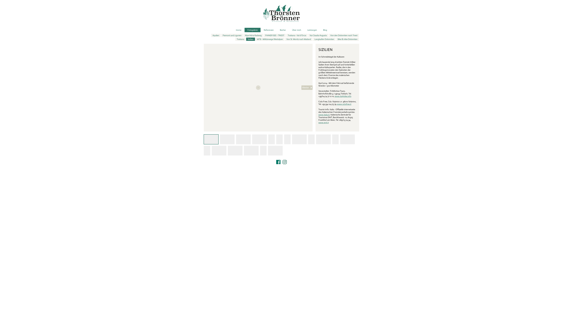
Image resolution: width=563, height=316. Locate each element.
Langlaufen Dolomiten (324, 39)
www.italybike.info (343, 96)
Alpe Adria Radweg (253, 35)
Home (238, 30)
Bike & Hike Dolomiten (347, 39)
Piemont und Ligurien (232, 35)
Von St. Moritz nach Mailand (298, 39)
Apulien (216, 35)
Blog (325, 30)
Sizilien (250, 39)
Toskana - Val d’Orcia (297, 35)
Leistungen (312, 30)
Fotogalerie (252, 30)
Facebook (278, 162)
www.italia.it (323, 114)
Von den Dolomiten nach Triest (343, 35)
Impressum (281, 166)
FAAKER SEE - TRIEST (274, 35)
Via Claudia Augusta (318, 35)
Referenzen (269, 30)
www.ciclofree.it (344, 104)
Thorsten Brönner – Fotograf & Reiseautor (281, 13)
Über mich (296, 30)
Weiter (305, 87)
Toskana (240, 39)
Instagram (285, 162)
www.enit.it (323, 122)
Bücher (283, 30)
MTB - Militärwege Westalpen (270, 39)
